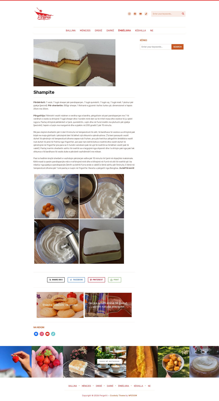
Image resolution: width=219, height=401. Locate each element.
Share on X (57, 280)
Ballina (71, 30)
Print (116, 280)
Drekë (98, 30)
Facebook (78, 280)
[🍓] (16, 362)
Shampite (43, 92)
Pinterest (98, 280)
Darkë (110, 30)
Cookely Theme (117, 396)
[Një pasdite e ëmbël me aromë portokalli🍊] (142, 362)
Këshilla (140, 30)
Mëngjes (85, 30)
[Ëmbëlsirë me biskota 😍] (79, 362)
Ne (151, 30)
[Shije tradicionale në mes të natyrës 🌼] (173, 362)
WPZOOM (133, 396)
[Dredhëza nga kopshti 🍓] (47, 362)
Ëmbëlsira (124, 30)
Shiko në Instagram (109, 361)
